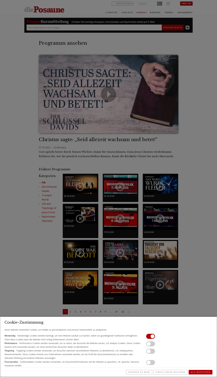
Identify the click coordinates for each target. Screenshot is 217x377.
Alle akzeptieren (200, 372)
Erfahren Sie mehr (139, 372)
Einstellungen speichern (170, 372)
